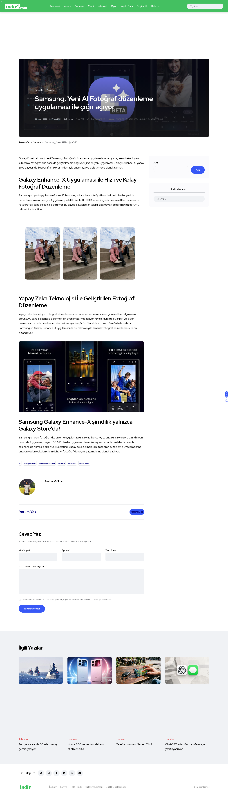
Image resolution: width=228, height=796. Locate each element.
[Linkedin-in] (72, 773)
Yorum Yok (80, 119)
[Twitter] (41, 773)
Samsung (144, 119)
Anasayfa (24, 142)
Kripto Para (127, 6)
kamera (133, 119)
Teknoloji (55, 6)
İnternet (102, 6)
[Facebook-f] (56, 773)
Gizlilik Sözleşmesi (116, 787)
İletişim (53, 787)
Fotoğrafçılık (98, 119)
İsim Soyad (25, 550)
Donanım (79, 6)
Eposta (66, 550)
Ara (156, 163)
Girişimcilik (142, 6)
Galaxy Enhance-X (116, 119)
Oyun (114, 6)
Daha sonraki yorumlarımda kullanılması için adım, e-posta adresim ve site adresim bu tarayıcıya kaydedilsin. (67, 599)
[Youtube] (80, 773)
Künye (63, 787)
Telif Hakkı (76, 787)
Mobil (91, 6)
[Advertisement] (114, 35)
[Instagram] (49, 773)
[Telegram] (64, 773)
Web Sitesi (110, 550)
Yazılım (67, 6)
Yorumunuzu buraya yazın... (33, 566)
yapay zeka (157, 119)
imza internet (202, 786)
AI (88, 119)
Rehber (155, 6)
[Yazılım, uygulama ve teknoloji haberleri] (16, 6)
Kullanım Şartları (94, 787)
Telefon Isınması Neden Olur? (134, 744)
